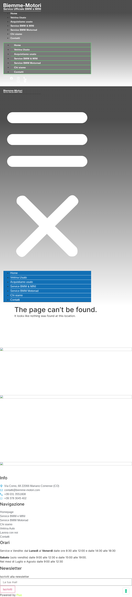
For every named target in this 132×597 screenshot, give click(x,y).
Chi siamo (16, 34)
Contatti (15, 38)
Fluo (19, 595)
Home (13, 13)
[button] (47, 182)
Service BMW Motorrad (23, 29)
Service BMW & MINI (22, 25)
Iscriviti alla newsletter (14, 576)
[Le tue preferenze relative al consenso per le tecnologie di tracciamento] (126, 591)
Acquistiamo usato (21, 21)
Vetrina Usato (18, 17)
